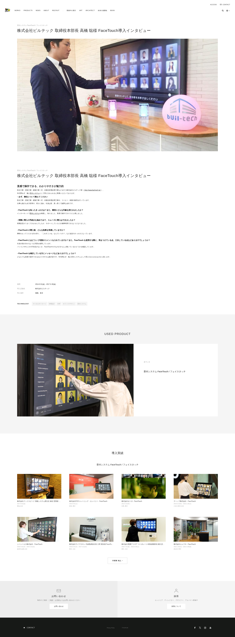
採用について (176, 606)
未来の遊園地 (102, 10)
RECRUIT (55, 10)
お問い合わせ (59, 606)
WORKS (17, 10)
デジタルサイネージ (39, 304)
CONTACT (226, 4)
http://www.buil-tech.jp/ (92, 190)
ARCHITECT (90, 10)
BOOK (112, 10)
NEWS (38, 10)
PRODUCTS (28, 10)
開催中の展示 (71, 10)
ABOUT (46, 10)
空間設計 (52, 304)
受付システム (34, 193)
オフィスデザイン (69, 304)
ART (80, 10)
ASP (58, 304)
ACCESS (213, 4)
